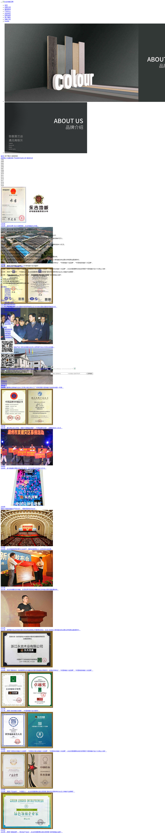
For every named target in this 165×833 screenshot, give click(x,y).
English (7, 21)
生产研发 (8, 295)
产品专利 (17, 158)
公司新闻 (8, 316)
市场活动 (8, 318)
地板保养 (8, 333)
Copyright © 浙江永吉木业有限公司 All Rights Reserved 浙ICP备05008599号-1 (26, 369)
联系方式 (30, 158)
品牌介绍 (8, 7)
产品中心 (8, 11)
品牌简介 (4, 158)
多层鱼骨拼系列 (10, 304)
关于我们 (4, 287)
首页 (6, 5)
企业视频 (8, 324)
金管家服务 (8, 329)
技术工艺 (23, 158)
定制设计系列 (9, 308)
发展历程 (10, 158)
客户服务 (8, 17)
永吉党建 (8, 320)
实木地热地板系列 (11, 310)
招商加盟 (8, 15)
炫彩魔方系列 (9, 302)
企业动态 (8, 13)
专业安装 (8, 331)
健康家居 (8, 9)
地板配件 (8, 335)
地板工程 (8, 19)
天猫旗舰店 (8, 337)
